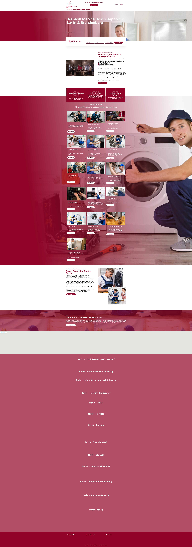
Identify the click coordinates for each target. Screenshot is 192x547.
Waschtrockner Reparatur (93, 226)
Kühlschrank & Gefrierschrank (74, 252)
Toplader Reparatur (72, 226)
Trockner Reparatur (111, 198)
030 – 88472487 (80, 280)
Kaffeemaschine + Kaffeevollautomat (115, 226)
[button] (80, 67)
